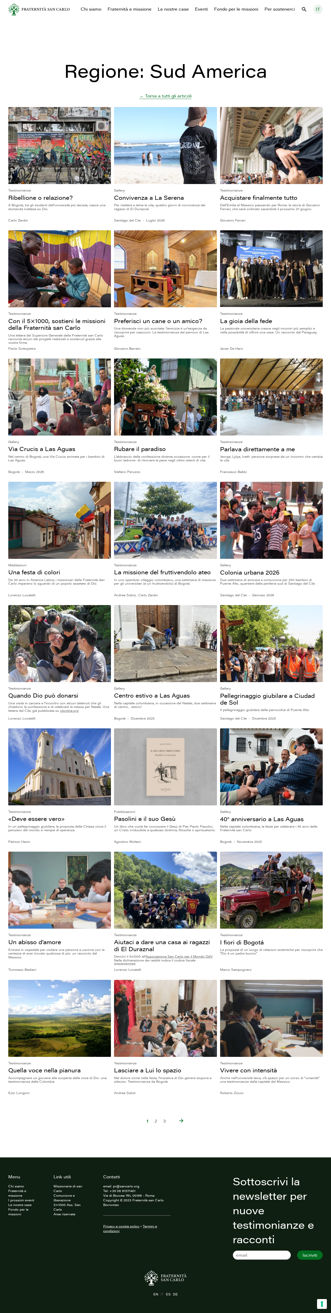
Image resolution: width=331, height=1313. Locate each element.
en (155, 1294)
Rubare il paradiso (140, 449)
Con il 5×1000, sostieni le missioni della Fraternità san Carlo (57, 324)
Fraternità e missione (130, 9)
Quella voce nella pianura (44, 1070)
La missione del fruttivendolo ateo (162, 572)
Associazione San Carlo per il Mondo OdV (179, 956)
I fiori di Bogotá (242, 942)
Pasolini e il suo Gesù (145, 818)
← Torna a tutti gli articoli (166, 96)
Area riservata (64, 1214)
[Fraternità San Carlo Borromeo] (39, 9)
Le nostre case (173, 9)
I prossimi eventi (21, 1200)
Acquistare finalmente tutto (258, 197)
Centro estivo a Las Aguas (152, 695)
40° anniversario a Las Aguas (262, 819)
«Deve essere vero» (36, 818)
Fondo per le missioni (236, 9)
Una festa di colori (34, 572)
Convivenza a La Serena (149, 197)
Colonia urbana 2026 (250, 572)
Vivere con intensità (248, 1070)
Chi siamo (91, 9)
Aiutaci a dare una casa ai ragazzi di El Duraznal (162, 945)
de (175, 1294)
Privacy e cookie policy (121, 1226)
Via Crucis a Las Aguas (41, 449)
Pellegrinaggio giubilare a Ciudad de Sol (267, 699)
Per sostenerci (280, 9)
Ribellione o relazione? (40, 197)
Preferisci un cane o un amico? (158, 321)
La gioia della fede (246, 321)
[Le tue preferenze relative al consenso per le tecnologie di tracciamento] (322, 1304)
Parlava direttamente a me (257, 449)
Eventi (201, 9)
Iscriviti (310, 1255)
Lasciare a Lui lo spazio (147, 1070)
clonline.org (69, 710)
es (168, 1294)
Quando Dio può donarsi (43, 695)
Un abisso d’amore (34, 942)
